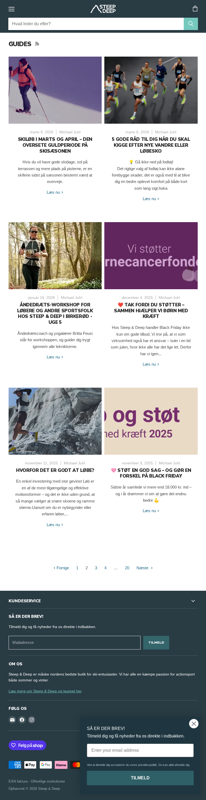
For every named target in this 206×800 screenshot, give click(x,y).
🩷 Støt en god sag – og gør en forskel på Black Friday (151, 473)
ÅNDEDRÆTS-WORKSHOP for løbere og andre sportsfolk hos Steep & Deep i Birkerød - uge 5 (55, 313)
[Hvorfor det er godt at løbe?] (55, 421)
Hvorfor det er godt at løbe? (55, 470)
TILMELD (140, 778)
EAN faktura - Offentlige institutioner (37, 781)
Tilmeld (156, 642)
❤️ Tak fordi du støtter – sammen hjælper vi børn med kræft (151, 311)
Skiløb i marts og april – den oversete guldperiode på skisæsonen (55, 145)
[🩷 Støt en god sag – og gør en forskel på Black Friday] (151, 421)
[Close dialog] (193, 723)
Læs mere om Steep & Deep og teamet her (45, 691)
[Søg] (191, 24)
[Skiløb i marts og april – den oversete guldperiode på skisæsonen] (55, 90)
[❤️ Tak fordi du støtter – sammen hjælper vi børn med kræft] (151, 255)
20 (127, 568)
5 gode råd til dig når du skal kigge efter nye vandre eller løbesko (151, 145)
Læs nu (54, 192)
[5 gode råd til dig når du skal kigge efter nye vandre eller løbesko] (151, 90)
